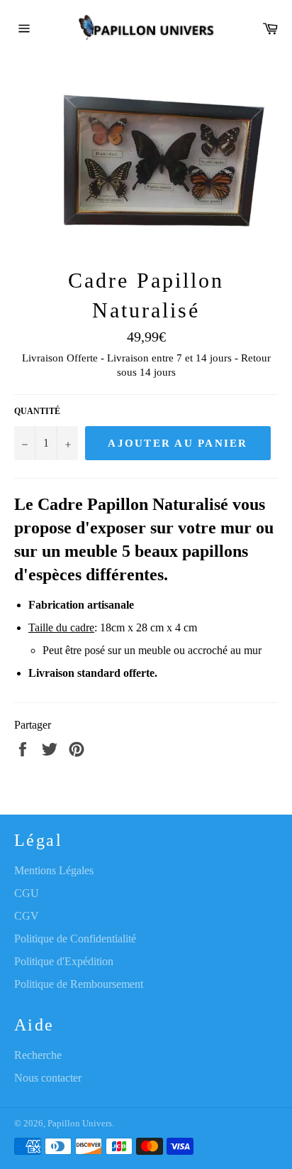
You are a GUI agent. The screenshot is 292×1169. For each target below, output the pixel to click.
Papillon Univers (79, 1124)
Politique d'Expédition (63, 961)
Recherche (38, 1055)
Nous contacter (48, 1078)
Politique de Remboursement (78, 984)
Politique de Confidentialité (75, 939)
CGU (26, 893)
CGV (26, 916)
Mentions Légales (54, 870)
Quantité (37, 411)
